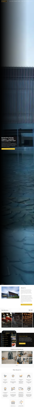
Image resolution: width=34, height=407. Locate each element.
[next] (32, 310)
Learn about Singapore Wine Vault (26, 304)
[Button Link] (9, 357)
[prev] (29, 310)
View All (17, 365)
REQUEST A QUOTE (22, 343)
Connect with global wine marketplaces (8, 149)
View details (6, 320)
